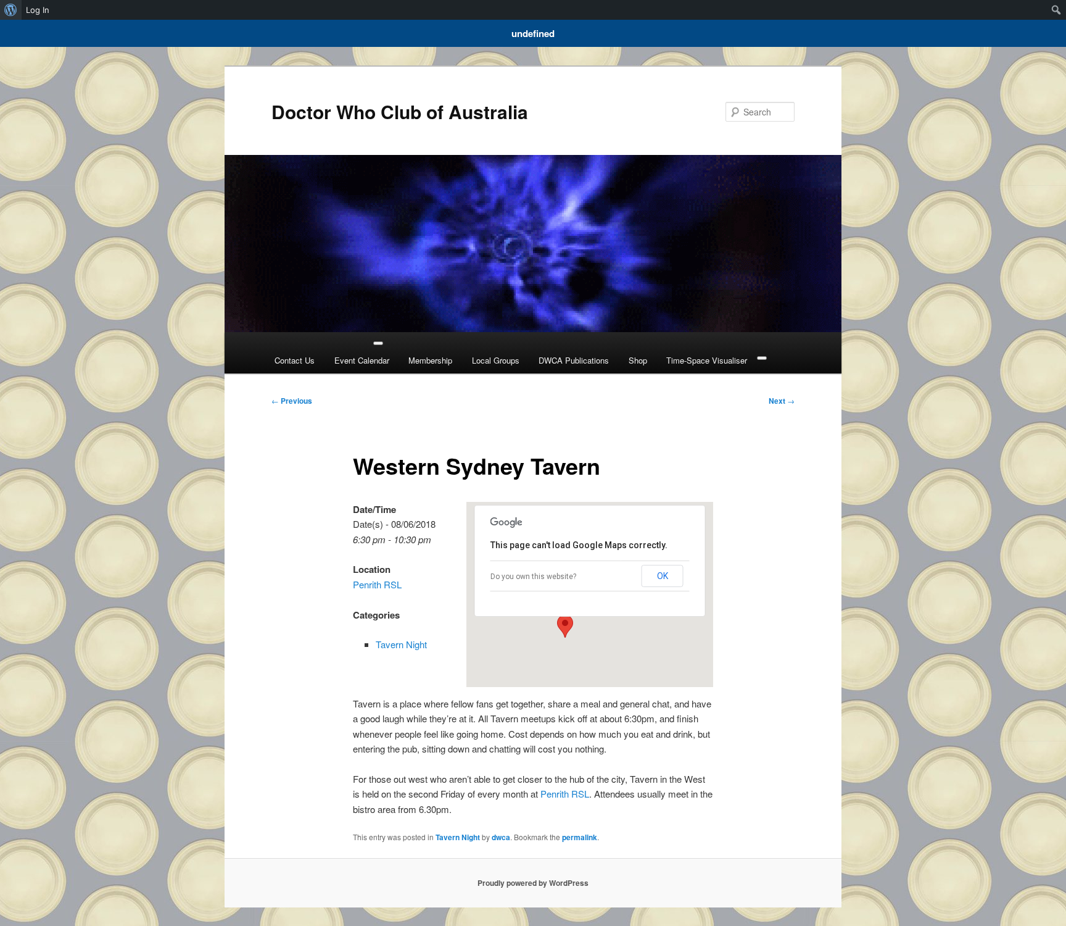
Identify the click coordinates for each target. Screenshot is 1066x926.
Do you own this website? (533, 576)
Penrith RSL (377, 584)
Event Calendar (361, 360)
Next (782, 400)
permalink (579, 837)
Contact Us (295, 360)
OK (662, 576)
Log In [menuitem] (37, 10)
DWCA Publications (574, 360)
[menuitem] (11, 10)
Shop (638, 360)
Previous (291, 400)
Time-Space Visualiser (706, 360)
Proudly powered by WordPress (533, 882)
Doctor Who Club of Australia (399, 111)
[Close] (762, 358)
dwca (501, 837)
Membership (430, 360)
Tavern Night (401, 644)
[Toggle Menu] (378, 343)
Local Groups (495, 360)
